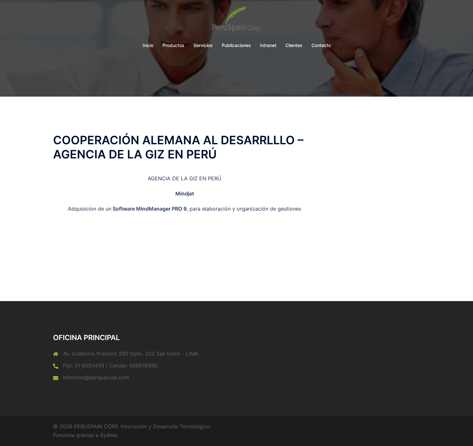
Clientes (293, 45)
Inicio (148, 45)
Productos (173, 45)
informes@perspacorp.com (96, 377)
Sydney (109, 435)
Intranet (268, 45)
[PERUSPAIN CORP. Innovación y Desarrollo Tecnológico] (236, 21)
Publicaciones (236, 45)
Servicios (203, 45)
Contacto (321, 45)
